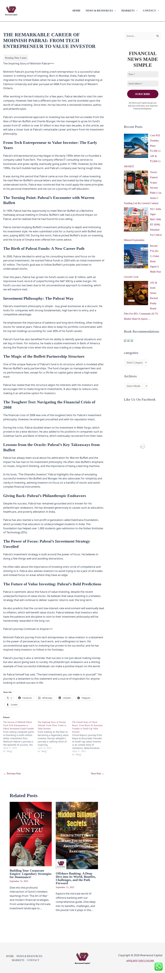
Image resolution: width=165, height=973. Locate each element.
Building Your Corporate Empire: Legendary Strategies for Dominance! (31, 874)
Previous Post (12, 773)
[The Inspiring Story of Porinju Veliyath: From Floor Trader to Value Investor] (55, 737)
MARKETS (128, 10)
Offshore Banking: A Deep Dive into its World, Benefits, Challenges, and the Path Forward (76, 878)
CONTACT (149, 10)
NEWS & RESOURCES (99, 10)
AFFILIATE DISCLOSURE (140, 961)
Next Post (97, 773)
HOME (77, 10)
